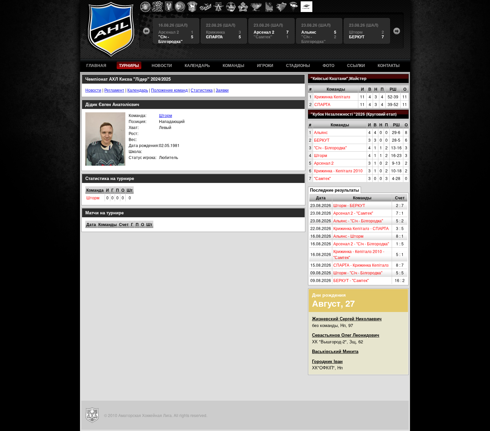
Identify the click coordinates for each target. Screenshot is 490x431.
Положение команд (169, 90)
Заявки (222, 90)
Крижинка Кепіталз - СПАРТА (361, 228)
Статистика (202, 90)
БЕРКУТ (321, 140)
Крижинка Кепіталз (332, 96)
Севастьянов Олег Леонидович (345, 335)
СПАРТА (322, 104)
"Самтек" (322, 178)
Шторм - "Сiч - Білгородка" (357, 272)
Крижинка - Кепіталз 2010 (338, 170)
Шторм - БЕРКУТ (349, 205)
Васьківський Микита (335, 351)
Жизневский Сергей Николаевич (347, 318)
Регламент (114, 90)
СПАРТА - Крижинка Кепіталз (361, 265)
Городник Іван (327, 361)
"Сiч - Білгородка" (330, 147)
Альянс (321, 132)
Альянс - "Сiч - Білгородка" (358, 220)
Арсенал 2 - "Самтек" (353, 213)
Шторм (320, 155)
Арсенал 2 (324, 163)
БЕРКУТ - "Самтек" (351, 280)
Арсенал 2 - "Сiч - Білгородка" (361, 243)
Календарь (137, 90)
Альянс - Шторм (348, 236)
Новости (93, 90)
